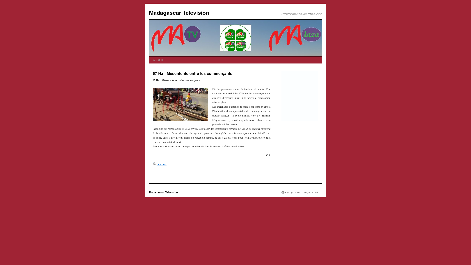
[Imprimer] (154, 164)
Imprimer (162, 164)
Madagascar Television (179, 12)
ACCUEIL (158, 60)
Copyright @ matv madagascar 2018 (301, 192)
